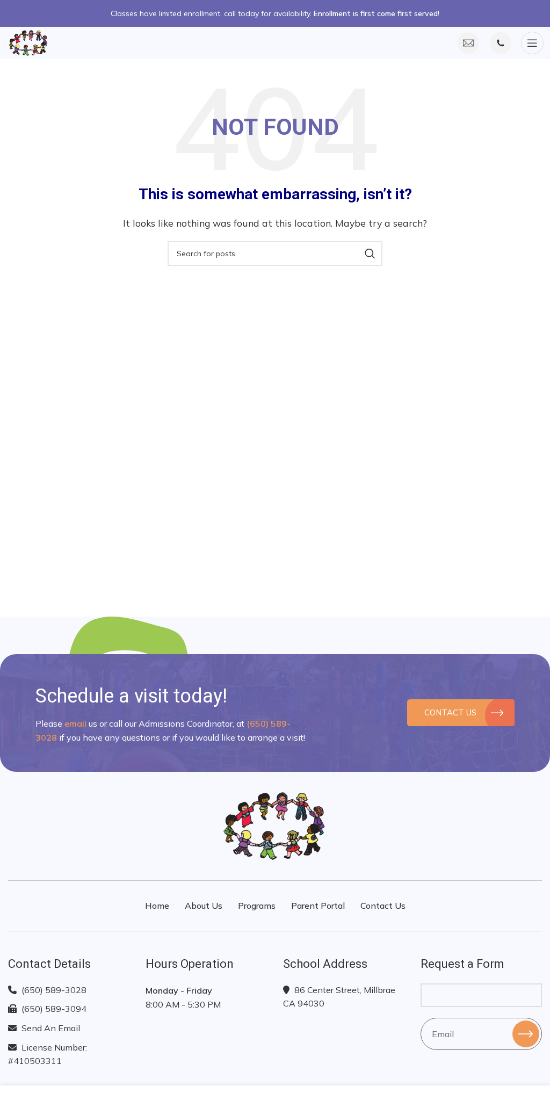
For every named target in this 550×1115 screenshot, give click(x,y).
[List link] (68, 990)
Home (157, 905)
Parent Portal (318, 905)
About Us (203, 905)
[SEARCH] (370, 253)
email (75, 723)
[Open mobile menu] (532, 43)
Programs (257, 905)
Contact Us (450, 712)
